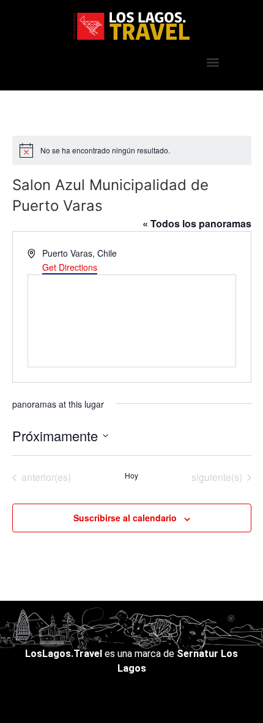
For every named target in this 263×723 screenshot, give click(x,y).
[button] (212, 62)
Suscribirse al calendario (125, 518)
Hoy (131, 475)
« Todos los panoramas (197, 223)
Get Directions (69, 267)
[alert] (131, 150)
